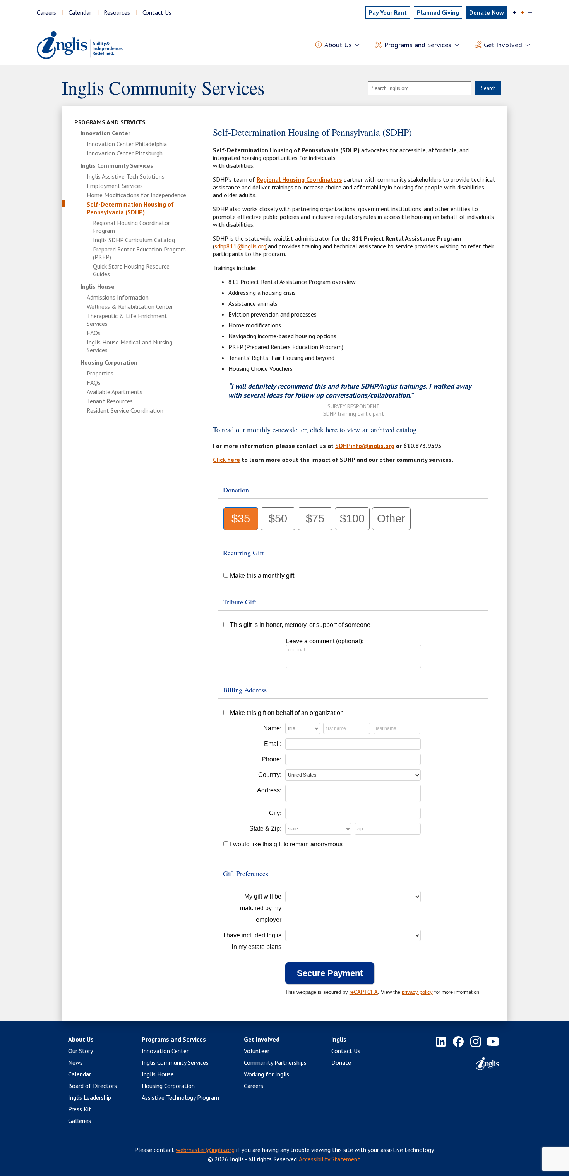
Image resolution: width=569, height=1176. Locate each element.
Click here (226, 459)
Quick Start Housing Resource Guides (131, 270)
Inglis (338, 1039)
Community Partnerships (275, 1062)
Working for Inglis (266, 1074)
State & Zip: (265, 828)
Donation (236, 489)
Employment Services (115, 185)
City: (275, 813)
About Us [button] (338, 44)
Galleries (79, 1120)
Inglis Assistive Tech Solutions (126, 176)
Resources (117, 12)
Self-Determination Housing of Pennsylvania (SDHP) (130, 208)
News (75, 1062)
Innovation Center (105, 133)
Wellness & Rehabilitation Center (130, 306)
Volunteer (256, 1051)
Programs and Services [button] (417, 44)
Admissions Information (118, 297)
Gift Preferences (245, 873)
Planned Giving (438, 12)
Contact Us (156, 12)
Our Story (80, 1051)
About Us (81, 1039)
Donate (341, 1062)
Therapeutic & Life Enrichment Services (127, 319)
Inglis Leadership (89, 1097)
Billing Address (245, 689)
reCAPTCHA (364, 992)
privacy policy (417, 992)
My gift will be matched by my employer (260, 908)
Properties (100, 373)
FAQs (94, 333)
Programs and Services (110, 122)
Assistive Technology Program (180, 1097)
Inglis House (98, 286)
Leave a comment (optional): (324, 641)
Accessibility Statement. (330, 1159)
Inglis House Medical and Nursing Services (129, 346)
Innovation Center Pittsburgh (125, 153)
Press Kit (79, 1109)
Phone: (271, 759)
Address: (269, 790)
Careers (46, 12)
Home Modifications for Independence (136, 195)
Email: (272, 743)
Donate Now (486, 12)
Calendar (80, 12)
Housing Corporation (109, 362)
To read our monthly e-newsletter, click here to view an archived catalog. (317, 429)
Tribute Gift (239, 601)
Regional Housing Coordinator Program (131, 226)
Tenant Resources (110, 401)
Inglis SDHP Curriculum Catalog (134, 240)
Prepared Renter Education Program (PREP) (139, 253)
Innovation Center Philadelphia (127, 144)
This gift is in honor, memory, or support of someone (300, 625)
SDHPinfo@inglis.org (364, 445)
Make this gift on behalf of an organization (287, 712)
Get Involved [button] (503, 44)
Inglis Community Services (117, 165)
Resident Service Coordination (125, 410)
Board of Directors (92, 1086)
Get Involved (261, 1039)
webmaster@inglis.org (205, 1150)
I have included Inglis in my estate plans (252, 941)
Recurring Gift (243, 552)
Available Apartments (114, 392)
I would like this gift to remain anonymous (286, 844)
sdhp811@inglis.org (240, 246)
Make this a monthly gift (262, 575)
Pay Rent (387, 12)
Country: (269, 774)
